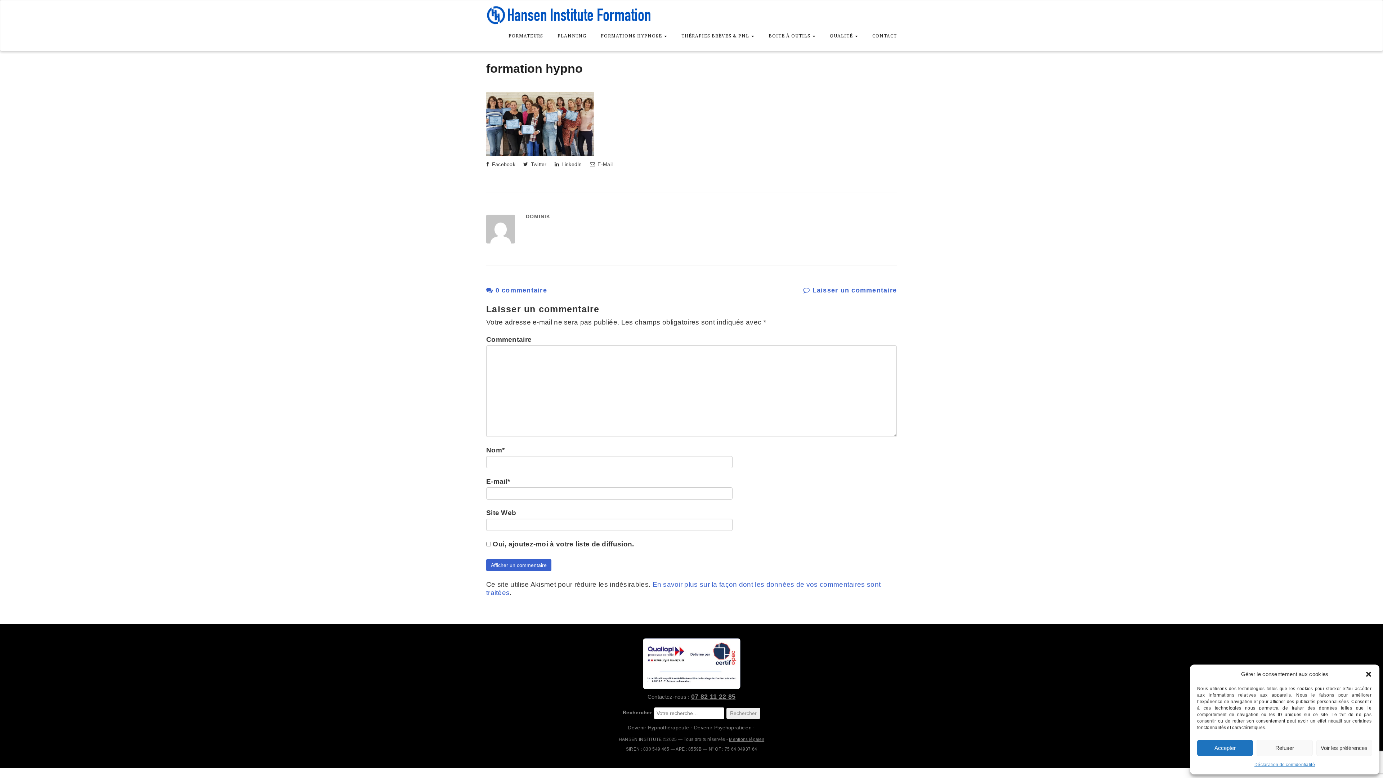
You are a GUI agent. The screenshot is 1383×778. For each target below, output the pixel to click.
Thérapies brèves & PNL (716, 36)
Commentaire (509, 339)
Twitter (537, 164)
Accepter (1225, 748)
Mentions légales (746, 739)
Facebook (502, 164)
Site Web (501, 513)
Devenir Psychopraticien (723, 727)
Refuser (1284, 748)
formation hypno (534, 68)
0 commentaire (520, 290)
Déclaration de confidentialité (1284, 764)
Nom (495, 450)
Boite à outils (790, 36)
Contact (884, 36)
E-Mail (604, 164)
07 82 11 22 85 (713, 696)
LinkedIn (571, 164)
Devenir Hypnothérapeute (658, 727)
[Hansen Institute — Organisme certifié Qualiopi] (691, 663)
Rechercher (637, 712)
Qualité (842, 36)
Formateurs (526, 36)
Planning (572, 36)
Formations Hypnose (632, 36)
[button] (1368, 674)
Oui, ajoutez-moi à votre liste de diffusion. (562, 544)
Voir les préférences (1344, 748)
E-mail (498, 481)
